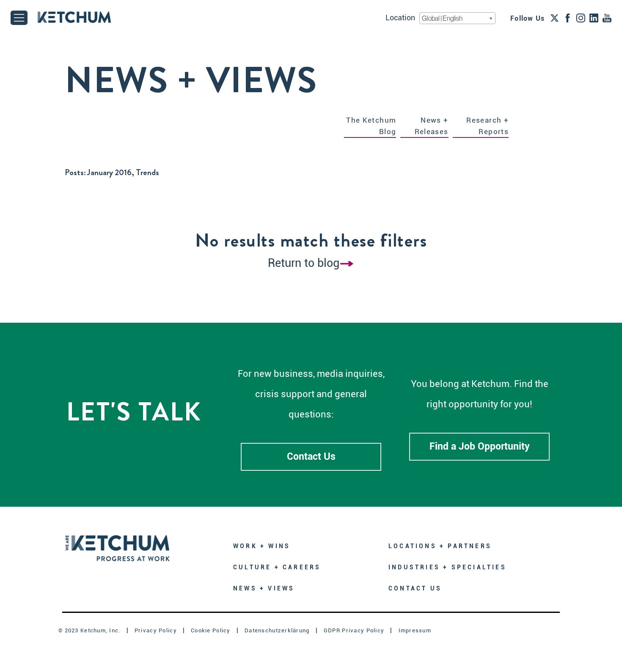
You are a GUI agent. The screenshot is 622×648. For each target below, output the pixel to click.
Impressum (415, 630)
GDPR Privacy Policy (354, 630)
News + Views (263, 588)
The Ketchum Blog (371, 126)
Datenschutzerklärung (277, 630)
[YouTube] (607, 17)
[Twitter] (554, 17)
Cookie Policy (211, 630)
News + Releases (432, 126)
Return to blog (303, 263)
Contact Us (311, 456)
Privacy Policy (156, 630)
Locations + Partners (440, 546)
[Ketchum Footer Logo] (118, 542)
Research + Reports (487, 126)
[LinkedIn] (593, 17)
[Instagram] (580, 17)
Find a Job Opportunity (479, 446)
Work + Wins (261, 546)
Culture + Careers (277, 567)
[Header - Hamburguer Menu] (19, 18)
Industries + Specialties (447, 567)
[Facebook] (567, 17)
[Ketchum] (74, 17)
